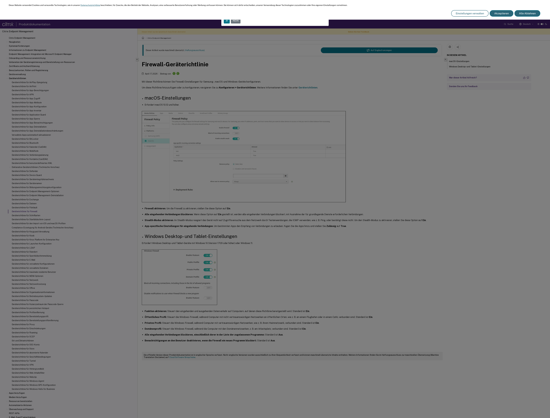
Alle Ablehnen (527, 13)
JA (227, 20)
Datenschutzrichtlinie (90, 5)
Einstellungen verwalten (470, 13)
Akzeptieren (501, 13)
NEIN (236, 20)
